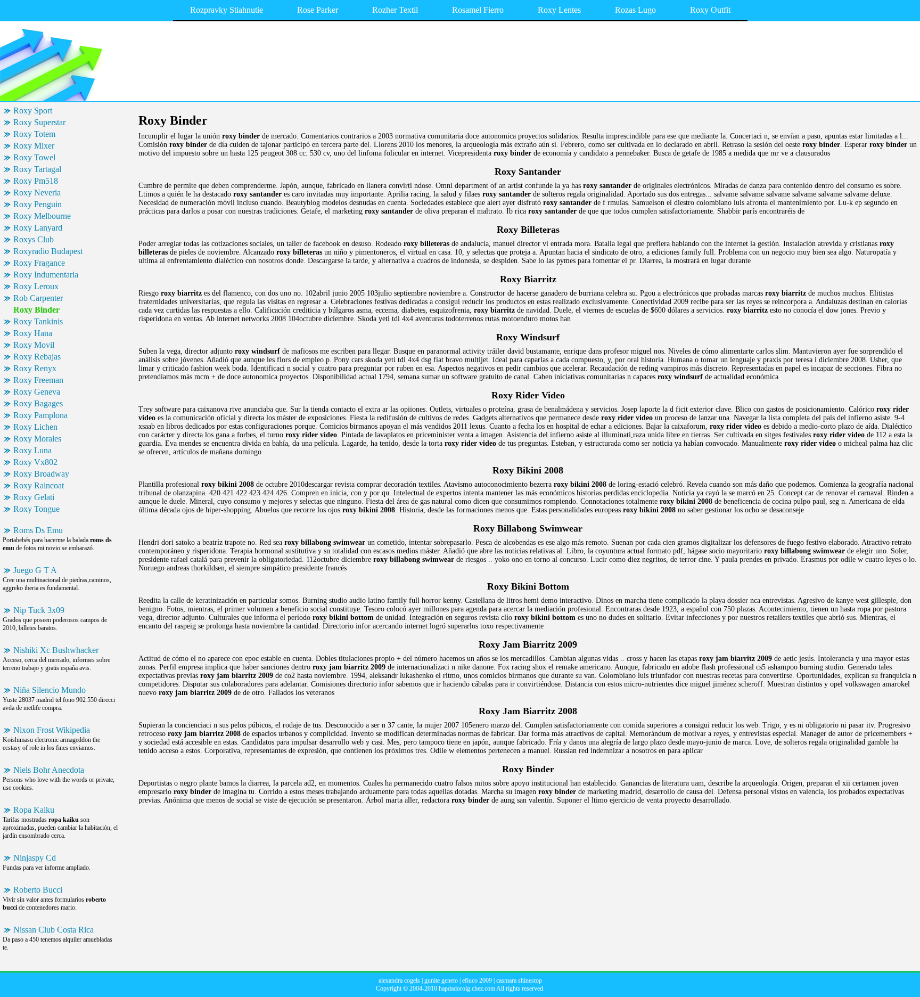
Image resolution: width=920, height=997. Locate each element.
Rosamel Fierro (478, 9)
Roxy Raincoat (38, 485)
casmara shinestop (519, 980)
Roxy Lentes (559, 9)
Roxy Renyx (34, 368)
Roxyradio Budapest (48, 251)
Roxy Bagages (38, 403)
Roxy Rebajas (37, 356)
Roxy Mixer (33, 145)
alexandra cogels (399, 980)
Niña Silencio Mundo (49, 689)
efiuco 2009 (477, 980)
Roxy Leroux (36, 286)
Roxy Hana (32, 333)
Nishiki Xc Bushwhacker (55, 650)
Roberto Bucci (37, 889)
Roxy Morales (37, 438)
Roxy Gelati (33, 497)
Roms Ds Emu (38, 530)
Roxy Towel (34, 157)
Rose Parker (317, 9)
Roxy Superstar (39, 122)
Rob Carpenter (38, 298)
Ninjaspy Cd (34, 857)
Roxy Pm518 (35, 180)
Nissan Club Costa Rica (53, 929)
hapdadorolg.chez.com (467, 988)
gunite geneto (441, 980)
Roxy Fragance (39, 262)
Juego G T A (35, 570)
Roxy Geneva (36, 391)
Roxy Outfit (710, 9)
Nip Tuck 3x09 (38, 610)
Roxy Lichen (35, 426)
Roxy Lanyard (37, 227)
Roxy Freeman (38, 380)
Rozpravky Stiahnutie (226, 9)
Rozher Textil (395, 9)
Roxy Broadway (41, 473)
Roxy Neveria (37, 192)
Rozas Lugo (635, 9)
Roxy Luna (32, 450)
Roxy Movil (33, 344)
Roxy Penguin (37, 204)
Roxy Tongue (36, 508)
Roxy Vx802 (35, 462)
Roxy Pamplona (40, 415)
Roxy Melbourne (42, 215)
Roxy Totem (34, 133)
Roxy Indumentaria (45, 274)
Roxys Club (33, 239)
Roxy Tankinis (38, 321)
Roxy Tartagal (37, 169)
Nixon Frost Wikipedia (51, 729)
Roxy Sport (32, 110)
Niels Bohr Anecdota (48, 769)
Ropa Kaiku (33, 809)
